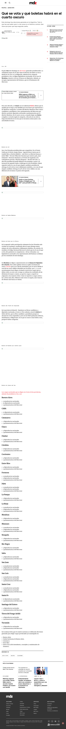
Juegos (35, 709)
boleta (32, 106)
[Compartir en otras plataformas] (24, 33)
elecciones (22, 70)
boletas (13, 655)
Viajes (21, 711)
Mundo (7, 709)
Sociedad (22, 703)
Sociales (8, 715)
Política (4, 7)
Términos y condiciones (52, 710)
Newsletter (22, 715)
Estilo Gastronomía (24, 709)
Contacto (49, 705)
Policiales (8, 707)
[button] (5, 2)
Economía (8, 705)
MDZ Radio (36, 707)
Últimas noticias (9, 703)
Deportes (22, 705)
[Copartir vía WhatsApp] (21, 33)
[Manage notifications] (63, 723)
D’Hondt (8, 266)
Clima (35, 703)
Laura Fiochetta (8, 31)
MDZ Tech (36, 711)
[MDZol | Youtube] (55, 721)
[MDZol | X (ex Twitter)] (59, 721)
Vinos (7, 713)
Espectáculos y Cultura (25, 707)
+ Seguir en (34, 30)
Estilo (7, 711)
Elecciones (20, 655)
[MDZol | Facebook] (49, 721)
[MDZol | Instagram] (52, 721)
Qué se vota (5, 655)
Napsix (35, 713)
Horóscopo (36, 705)
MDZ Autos (22, 713)
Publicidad (49, 703)
